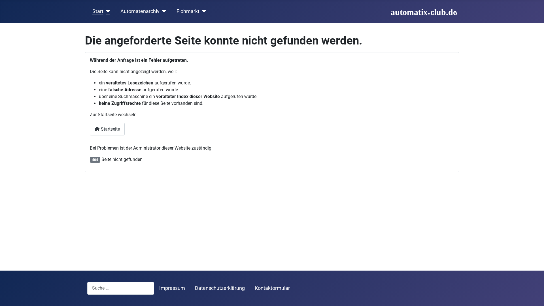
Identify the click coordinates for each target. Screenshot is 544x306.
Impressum (172, 288)
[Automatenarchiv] (163, 11)
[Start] (106, 11)
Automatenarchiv (140, 11)
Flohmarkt (188, 11)
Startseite (110, 129)
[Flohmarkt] (203, 11)
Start (97, 11)
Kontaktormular (272, 288)
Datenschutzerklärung (220, 288)
